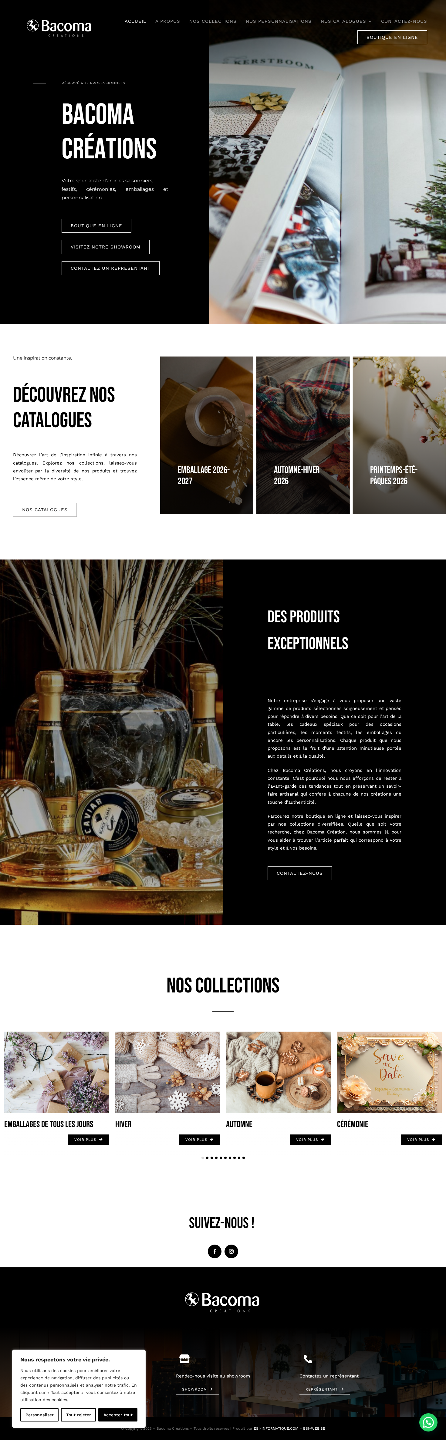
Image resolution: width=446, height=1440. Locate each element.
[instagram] (231, 1251)
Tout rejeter (78, 1414)
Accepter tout (118, 1414)
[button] (202, 1158)
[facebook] (214, 1251)
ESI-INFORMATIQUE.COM (276, 1428)
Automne (239, 1124)
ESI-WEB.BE (314, 1428)
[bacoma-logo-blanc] (60, 19)
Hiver (123, 1124)
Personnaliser (39, 1414)
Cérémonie (352, 1124)
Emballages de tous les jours (48, 1124)
